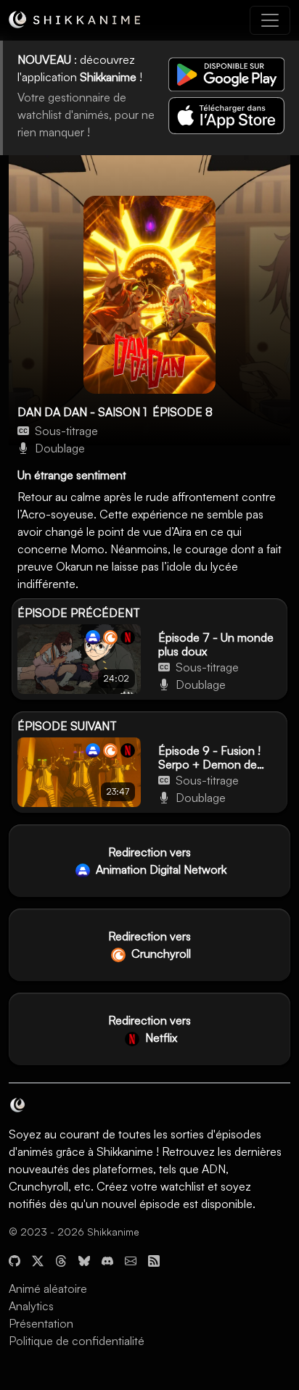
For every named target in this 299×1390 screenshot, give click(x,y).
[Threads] (61, 1259)
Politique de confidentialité (76, 1340)
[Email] (130, 1259)
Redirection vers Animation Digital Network (159, 861)
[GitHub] (14, 1259)
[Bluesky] (84, 1259)
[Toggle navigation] (270, 20)
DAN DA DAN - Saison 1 (82, 412)
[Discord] (107, 1259)
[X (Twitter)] (38, 1259)
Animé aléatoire (48, 1288)
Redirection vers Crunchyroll (149, 945)
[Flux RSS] (154, 1259)
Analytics (31, 1306)
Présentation (41, 1323)
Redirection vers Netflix (149, 1029)
